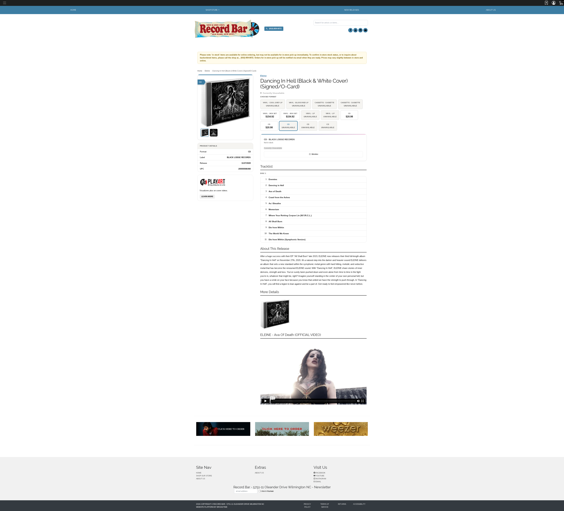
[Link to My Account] (554, 3)
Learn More (207, 196)
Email (318, 482)
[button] (212, 10)
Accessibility (359, 504)
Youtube (319, 476)
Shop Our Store (204, 476)
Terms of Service (324, 505)
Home (199, 71)
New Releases (351, 10)
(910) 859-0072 (275, 29)
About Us (491, 10)
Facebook (320, 473)
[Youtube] (355, 30)
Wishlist (315, 154)
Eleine (207, 71)
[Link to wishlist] (546, 3)
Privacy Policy (307, 505)
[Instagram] (360, 30)
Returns (342, 504)
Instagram (320, 479)
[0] (561, 3)
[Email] (365, 30)
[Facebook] (350, 30)
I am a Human (267, 491)
